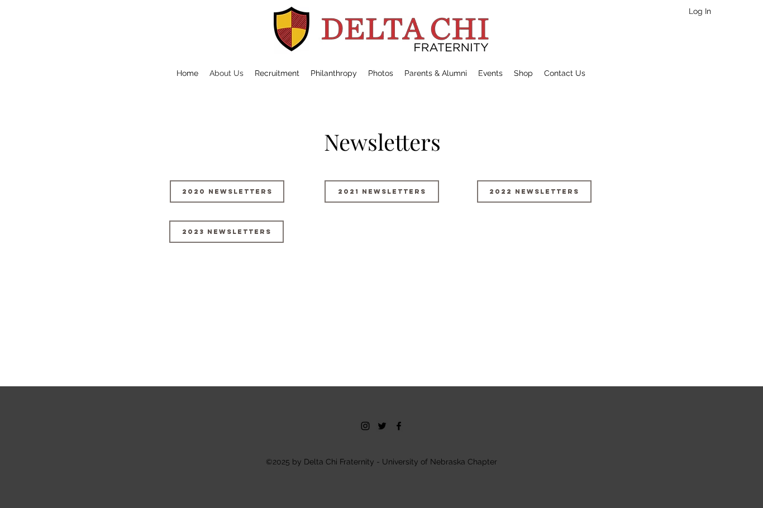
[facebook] (398, 426)
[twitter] (382, 426)
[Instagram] (365, 426)
